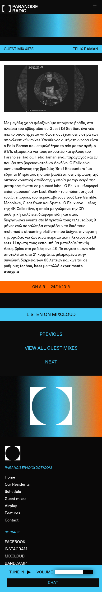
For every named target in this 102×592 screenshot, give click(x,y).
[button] (95, 7)
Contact (12, 520)
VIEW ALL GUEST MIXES (51, 348)
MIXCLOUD (14, 556)
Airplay (11, 506)
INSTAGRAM (16, 549)
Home (10, 477)
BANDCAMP (16, 563)
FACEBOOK (15, 542)
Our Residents (17, 484)
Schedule (13, 491)
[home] (19, 6)
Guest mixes (15, 498)
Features (12, 513)
